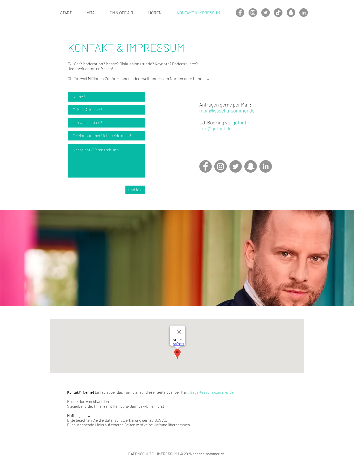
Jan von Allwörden (94, 401)
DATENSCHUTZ (141, 453)
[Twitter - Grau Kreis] (265, 12)
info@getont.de (215, 128)
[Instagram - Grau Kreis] (253, 12)
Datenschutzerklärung (123, 420)
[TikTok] (278, 12)
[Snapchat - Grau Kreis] (291, 12)
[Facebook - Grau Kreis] (240, 12)
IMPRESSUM (167, 453)
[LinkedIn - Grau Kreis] (303, 12)
